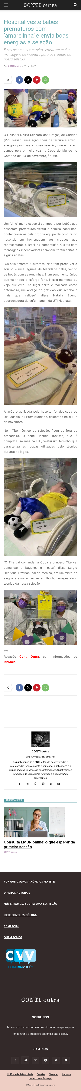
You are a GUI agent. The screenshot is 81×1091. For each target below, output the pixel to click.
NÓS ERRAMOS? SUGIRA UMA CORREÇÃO (30, 904)
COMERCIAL (11, 926)
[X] (28, 80)
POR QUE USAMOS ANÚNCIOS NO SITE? (29, 881)
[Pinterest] (36, 80)
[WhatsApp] (45, 80)
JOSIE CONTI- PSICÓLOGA (20, 915)
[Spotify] (44, 784)
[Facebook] (19, 80)
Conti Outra (29, 656)
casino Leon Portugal (40, 1078)
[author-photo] (40, 746)
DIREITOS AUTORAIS (17, 892)
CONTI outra (14, 66)
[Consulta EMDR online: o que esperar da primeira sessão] (40, 809)
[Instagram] (29, 784)
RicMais (9, 662)
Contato (66, 1074)
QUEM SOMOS (13, 937)
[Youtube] (60, 784)
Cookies (41, 1074)
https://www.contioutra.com (40, 756)
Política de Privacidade (20, 1074)
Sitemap (53, 1074)
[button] (6, 5)
